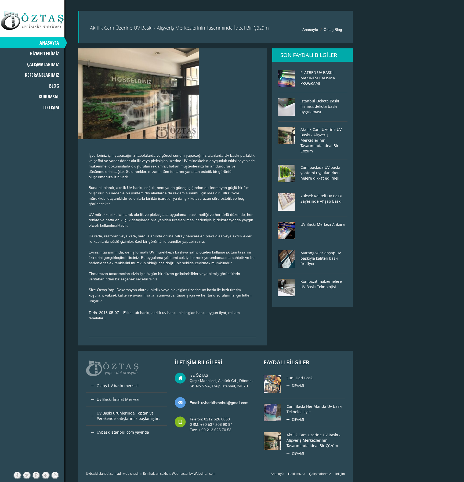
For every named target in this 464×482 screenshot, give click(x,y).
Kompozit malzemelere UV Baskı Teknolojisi (321, 284)
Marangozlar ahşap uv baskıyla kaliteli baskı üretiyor (320, 258)
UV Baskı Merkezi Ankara (322, 224)
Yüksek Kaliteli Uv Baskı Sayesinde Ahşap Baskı (321, 198)
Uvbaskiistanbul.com (101, 474)
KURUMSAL (49, 96)
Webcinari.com (204, 474)
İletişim (340, 474)
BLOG (54, 86)
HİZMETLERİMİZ (44, 53)
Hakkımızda (296, 474)
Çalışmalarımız (320, 474)
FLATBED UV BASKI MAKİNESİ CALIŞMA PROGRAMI (317, 78)
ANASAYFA (49, 43)
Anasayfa (310, 29)
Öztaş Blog (333, 29)
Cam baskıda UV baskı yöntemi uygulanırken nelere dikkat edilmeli (320, 173)
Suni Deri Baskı (300, 377)
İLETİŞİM (51, 107)
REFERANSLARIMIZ (42, 75)
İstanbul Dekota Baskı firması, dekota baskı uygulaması (319, 106)
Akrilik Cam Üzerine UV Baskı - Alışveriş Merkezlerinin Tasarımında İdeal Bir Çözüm (321, 140)
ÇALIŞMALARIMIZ (43, 64)
